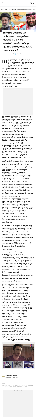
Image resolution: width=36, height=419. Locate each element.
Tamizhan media (12, 9)
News (6, 9)
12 (31, 3)
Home (2, 9)
